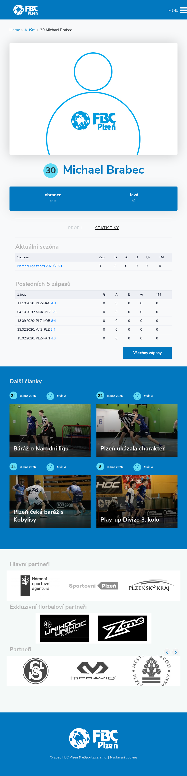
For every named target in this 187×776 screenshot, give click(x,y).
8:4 (53, 321)
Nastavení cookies (123, 757)
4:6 (53, 338)
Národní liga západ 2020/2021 (39, 266)
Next (175, 652)
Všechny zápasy (147, 353)
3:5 (54, 312)
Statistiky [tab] (107, 228)
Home (14, 30)
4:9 (53, 303)
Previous (167, 652)
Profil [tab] (75, 228)
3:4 (53, 330)
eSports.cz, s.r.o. (94, 757)
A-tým (30, 30)
